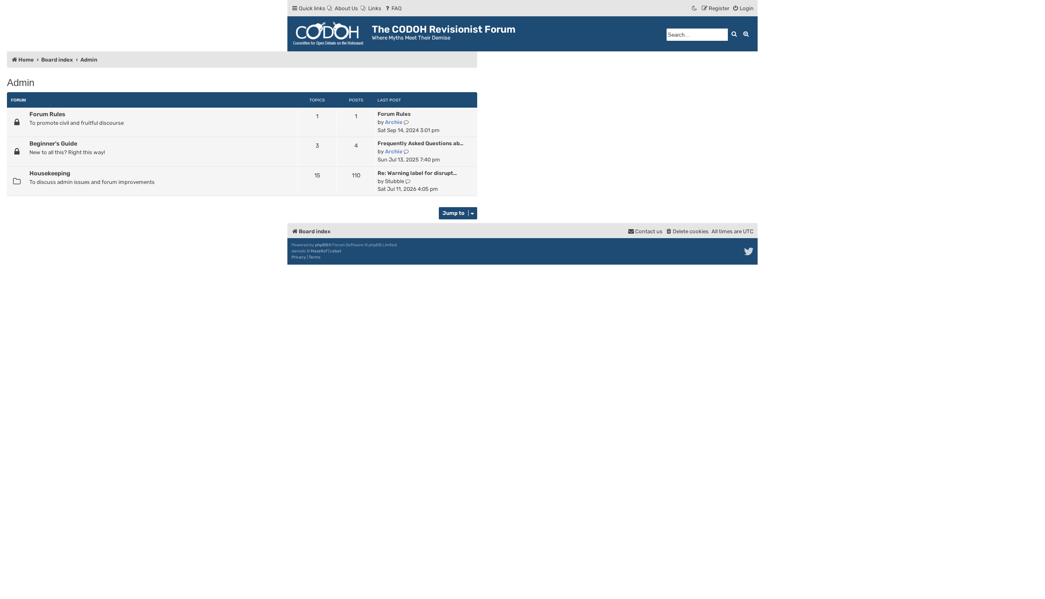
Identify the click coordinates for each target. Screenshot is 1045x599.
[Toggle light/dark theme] (694, 8)
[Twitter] (749, 251)
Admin (20, 82)
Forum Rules (47, 114)
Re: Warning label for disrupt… (417, 173)
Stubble (394, 181)
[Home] (330, 33)
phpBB (321, 245)
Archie (393, 122)
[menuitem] (342, 8)
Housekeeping (49, 173)
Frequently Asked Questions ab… (420, 143)
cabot (335, 251)
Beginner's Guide (53, 143)
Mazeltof (319, 251)
